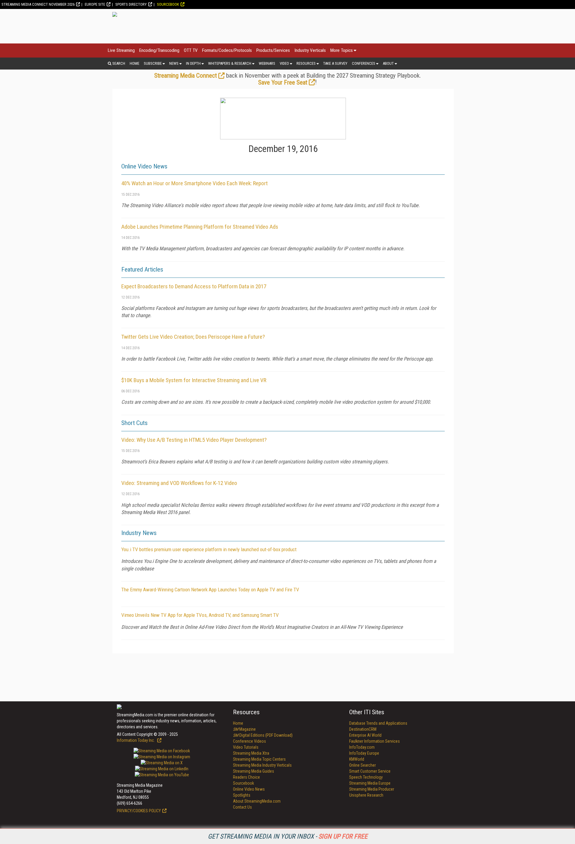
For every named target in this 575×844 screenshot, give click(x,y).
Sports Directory (131, 4)
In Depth (193, 63)
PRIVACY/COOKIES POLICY (139, 810)
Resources (306, 63)
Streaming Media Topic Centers (259, 759)
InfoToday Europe (364, 753)
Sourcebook (168, 4)
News (173, 63)
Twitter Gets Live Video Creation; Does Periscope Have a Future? (193, 336)
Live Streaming (121, 50)
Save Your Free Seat (282, 82)
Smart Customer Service (370, 771)
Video (284, 63)
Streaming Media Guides (253, 771)
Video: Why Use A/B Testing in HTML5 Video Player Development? (194, 439)
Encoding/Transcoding (159, 50)
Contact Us (242, 807)
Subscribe (153, 63)
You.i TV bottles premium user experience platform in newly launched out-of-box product (208, 549)
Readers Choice (246, 777)
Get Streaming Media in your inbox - (287, 836)
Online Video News (249, 789)
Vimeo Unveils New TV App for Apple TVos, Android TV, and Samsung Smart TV (200, 615)
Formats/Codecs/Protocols (227, 50)
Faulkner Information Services (374, 741)
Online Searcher (362, 765)
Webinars (267, 63)
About (388, 63)
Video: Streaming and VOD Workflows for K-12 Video (179, 483)
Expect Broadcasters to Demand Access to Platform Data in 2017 (193, 286)
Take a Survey (335, 63)
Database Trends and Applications (378, 723)
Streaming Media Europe (370, 783)
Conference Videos (249, 741)
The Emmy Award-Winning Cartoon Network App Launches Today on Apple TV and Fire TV (210, 590)
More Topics (341, 50)
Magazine (244, 729)
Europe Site (95, 4)
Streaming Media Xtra (251, 753)
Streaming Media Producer (371, 789)
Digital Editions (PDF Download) (263, 735)
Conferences (363, 63)
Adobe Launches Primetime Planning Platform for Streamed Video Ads (199, 226)
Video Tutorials (245, 747)
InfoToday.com (362, 747)
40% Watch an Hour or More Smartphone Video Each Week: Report (194, 183)
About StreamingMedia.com (257, 801)
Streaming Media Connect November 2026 (38, 4)
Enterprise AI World (365, 735)
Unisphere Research (366, 795)
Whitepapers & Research (229, 63)
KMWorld (356, 759)
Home (134, 63)
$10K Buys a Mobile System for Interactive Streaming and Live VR (193, 380)
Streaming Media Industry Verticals (262, 765)
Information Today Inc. (136, 740)
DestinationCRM (362, 729)
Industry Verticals (310, 50)
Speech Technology (366, 777)
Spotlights (241, 795)
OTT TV (191, 50)
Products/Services (273, 50)
